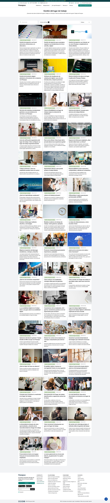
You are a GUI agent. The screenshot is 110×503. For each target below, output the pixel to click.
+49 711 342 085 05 (40, 481)
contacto (26, 483)
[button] (71, 3)
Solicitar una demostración (84, 5)
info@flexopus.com (40, 483)
